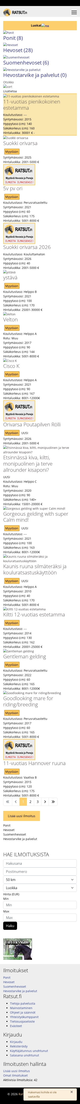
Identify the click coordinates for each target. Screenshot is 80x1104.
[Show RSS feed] (45, 25)
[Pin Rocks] (40, 949)
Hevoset (18, 50)
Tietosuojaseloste (22, 1021)
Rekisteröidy (19, 1046)
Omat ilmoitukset (15, 1075)
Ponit (13, 37)
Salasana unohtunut (24, 1055)
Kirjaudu (16, 1042)
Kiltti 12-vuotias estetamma (34, 614)
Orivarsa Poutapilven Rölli (32, 424)
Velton (10, 319)
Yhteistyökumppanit (24, 1017)
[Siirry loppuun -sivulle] (53, 802)
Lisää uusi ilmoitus (21, 816)
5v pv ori (12, 188)
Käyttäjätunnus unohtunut (29, 1051)
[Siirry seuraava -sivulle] (45, 802)
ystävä (10, 277)
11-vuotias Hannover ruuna (34, 763)
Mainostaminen (21, 1008)
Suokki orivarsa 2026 (27, 246)
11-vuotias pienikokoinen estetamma (31, 104)
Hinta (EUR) (11, 894)
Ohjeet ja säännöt (22, 1012)
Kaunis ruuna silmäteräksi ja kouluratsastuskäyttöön (35, 569)
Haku (10, 925)
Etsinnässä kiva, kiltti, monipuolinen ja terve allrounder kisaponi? (27, 463)
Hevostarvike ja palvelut (35, 74)
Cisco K (11, 365)
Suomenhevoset (26, 62)
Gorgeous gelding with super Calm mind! (35, 516)
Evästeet (16, 1026)
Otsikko (8, 82)
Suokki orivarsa (20, 143)
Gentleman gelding (24, 656)
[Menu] (74, 12)
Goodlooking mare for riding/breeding (28, 701)
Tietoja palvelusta (22, 1003)
